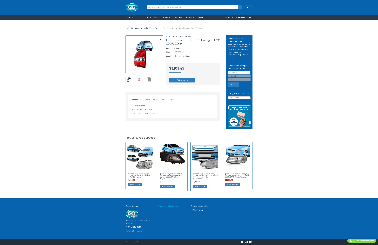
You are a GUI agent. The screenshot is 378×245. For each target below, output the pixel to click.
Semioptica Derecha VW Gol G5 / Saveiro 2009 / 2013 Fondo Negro (172, 177)
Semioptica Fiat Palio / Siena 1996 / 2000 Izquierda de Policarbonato (205, 177)
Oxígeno (140, 242)
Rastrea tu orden (244, 17)
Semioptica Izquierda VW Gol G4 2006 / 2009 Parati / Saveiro (237, 176)
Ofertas (130, 17)
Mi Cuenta (229, 17)
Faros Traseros (155, 28)
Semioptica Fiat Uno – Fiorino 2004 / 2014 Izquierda (139, 176)
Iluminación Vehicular (139, 28)
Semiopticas (145, 173)
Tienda (156, 17)
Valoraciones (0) (151, 99)
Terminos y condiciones (194, 17)
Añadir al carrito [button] (135, 184)
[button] (160, 39)
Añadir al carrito (182, 80)
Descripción (136, 99)
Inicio (149, 17)
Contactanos (177, 17)
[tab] (136, 99)
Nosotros (166, 17)
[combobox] (239, 97)
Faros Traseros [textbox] (238, 98)
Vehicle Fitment (168, 99)
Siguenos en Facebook (168, 206)
